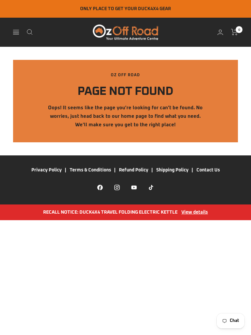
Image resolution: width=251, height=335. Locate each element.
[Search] (30, 32)
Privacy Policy (46, 170)
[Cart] (234, 32)
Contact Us (208, 170)
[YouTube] (134, 187)
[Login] (220, 32)
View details (194, 212)
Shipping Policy (172, 170)
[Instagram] (117, 187)
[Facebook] (100, 187)
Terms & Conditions (90, 170)
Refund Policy (133, 170)
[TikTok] (151, 187)
